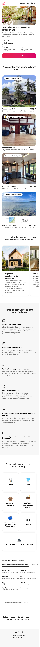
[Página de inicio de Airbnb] (3, 3)
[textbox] (11, 50)
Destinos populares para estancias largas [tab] (15, 565)
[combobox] (19, 43)
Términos (23, 637)
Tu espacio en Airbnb (27, 3)
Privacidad (15, 637)
